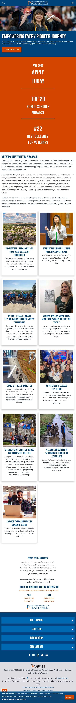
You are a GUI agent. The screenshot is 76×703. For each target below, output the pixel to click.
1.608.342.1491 (62, 678)
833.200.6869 (49, 598)
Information (36, 638)
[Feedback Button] (4, 691)
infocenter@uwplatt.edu (49, 590)
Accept (69, 697)
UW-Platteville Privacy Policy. (14, 699)
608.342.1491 (49, 601)
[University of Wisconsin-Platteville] (38, 3)
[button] (11, 49)
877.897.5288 (29, 598)
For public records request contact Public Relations (38, 687)
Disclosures (36, 647)
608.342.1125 (29, 601)
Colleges (37, 629)
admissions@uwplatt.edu (29, 590)
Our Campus (36, 620)
